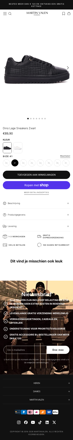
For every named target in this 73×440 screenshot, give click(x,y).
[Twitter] (54, 422)
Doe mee (58, 349)
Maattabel (65, 156)
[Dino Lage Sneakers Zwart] (7, 147)
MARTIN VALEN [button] (37, 399)
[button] (5, 13)
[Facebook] (26, 422)
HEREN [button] (36, 383)
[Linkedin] (47, 422)
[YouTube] (33, 422)
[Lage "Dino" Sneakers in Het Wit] (17, 147)
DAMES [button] (36, 391)
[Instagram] (19, 422)
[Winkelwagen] (69, 13)
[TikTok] (40, 422)
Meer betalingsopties (36, 192)
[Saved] (64, 13)
